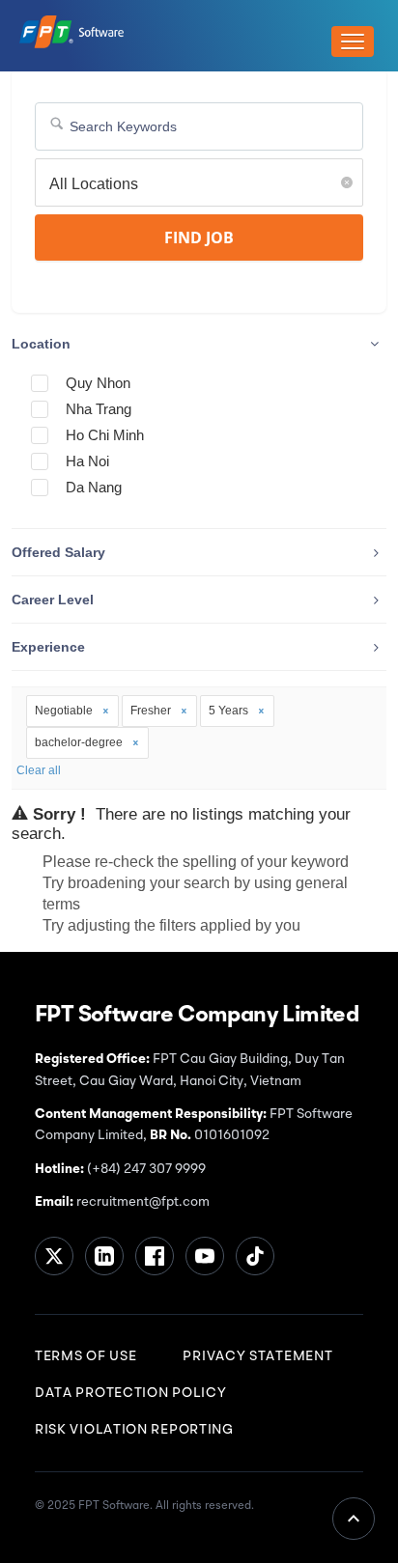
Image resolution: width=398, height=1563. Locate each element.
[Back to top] (353, 1518)
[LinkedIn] (104, 1256)
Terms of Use (85, 1356)
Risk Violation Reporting (134, 1430)
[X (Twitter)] (54, 1256)
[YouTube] (204, 1256)
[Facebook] (154, 1256)
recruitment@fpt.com (141, 1202)
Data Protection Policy (130, 1393)
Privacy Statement (257, 1356)
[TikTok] (255, 1256)
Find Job (199, 237)
